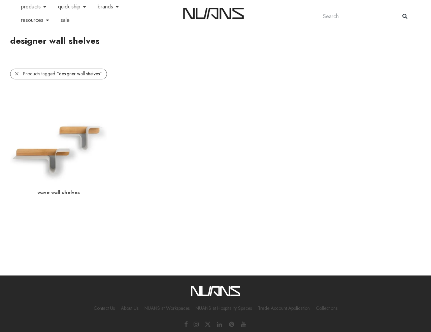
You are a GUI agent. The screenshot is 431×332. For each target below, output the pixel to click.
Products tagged (62, 73)
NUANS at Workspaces (167, 308)
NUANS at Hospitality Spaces (224, 308)
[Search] (405, 16)
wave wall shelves (58, 192)
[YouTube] (244, 324)
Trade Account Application (284, 308)
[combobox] (356, 16)
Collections (326, 308)
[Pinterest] (232, 324)
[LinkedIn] (220, 324)
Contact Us (104, 308)
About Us (129, 308)
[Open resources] (47, 20)
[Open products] (44, 7)
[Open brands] (117, 7)
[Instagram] (196, 324)
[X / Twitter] (208, 324)
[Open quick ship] (84, 7)
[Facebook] (186, 324)
